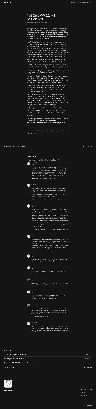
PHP (52, 130)
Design (35, 22)
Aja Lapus (7, 2)
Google (38, 130)
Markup (38, 22)
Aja (32, 22)
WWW (46, 22)
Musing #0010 (86, 146)
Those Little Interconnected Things (15, 146)
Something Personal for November (15, 354)
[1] (45, 44)
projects (59, 130)
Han (32, 268)
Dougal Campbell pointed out (40, 119)
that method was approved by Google (44, 105)
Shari (49, 76)
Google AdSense (58, 94)
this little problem (59, 123)
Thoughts (42, 22)
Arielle (32, 164)
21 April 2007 (34, 255)
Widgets (56, 42)
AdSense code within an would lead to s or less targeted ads (46, 100)
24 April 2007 (34, 278)
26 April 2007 (34, 322)
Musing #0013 (9, 367)
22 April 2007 (34, 266)
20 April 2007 (34, 162)
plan (55, 130)
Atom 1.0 (51, 44)
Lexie (55, 76)
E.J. (32, 280)
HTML (43, 130)
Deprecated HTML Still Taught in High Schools (19, 363)
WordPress (30, 133)
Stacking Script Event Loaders (14, 358)
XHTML (35, 133)
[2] (66, 110)
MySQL (47, 130)
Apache (29, 130)
